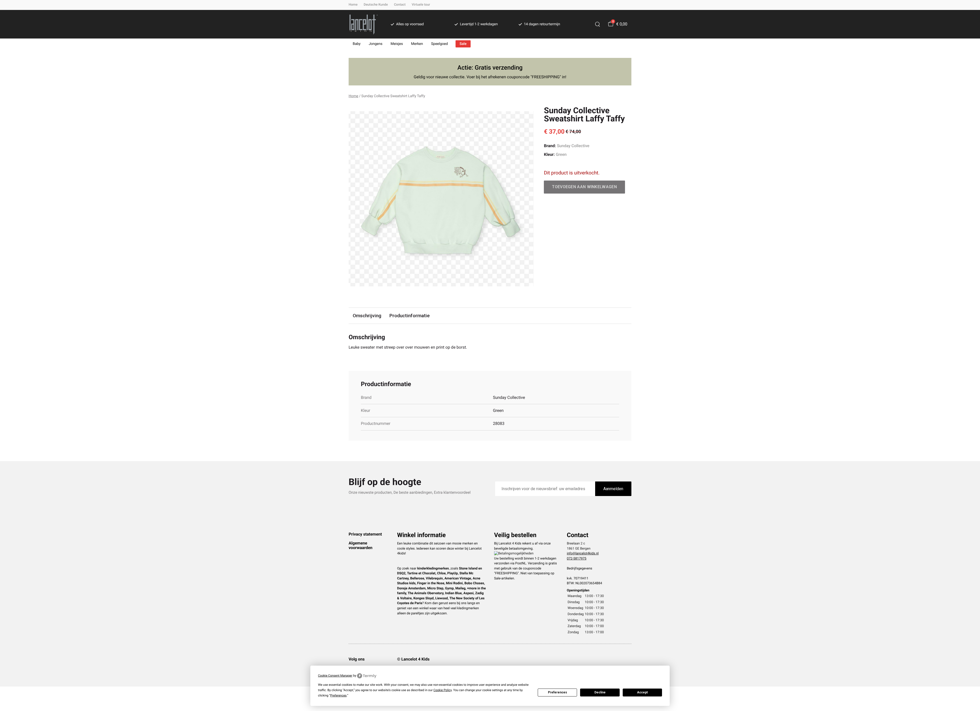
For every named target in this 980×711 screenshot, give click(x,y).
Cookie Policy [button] (442, 690)
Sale (463, 44)
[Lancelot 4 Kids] (363, 24)
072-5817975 (576, 559)
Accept (642, 692)
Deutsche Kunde (376, 5)
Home (353, 5)
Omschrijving (367, 316)
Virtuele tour (421, 5)
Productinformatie (409, 316)
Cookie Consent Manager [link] (335, 675)
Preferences (557, 692)
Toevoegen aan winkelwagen (584, 186)
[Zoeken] (597, 24)
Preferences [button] (338, 695)
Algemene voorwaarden (360, 545)
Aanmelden (613, 488)
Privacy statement (365, 534)
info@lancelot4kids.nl (583, 553)
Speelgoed (439, 44)
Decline (600, 692)
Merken (417, 44)
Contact (400, 5)
